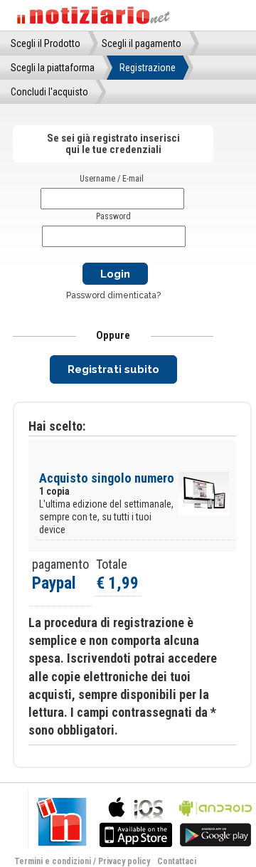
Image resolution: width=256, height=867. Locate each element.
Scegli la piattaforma (53, 67)
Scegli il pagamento (141, 43)
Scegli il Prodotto (45, 43)
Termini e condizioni (52, 861)
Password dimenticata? (113, 295)
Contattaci (176, 861)
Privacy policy (124, 861)
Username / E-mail (112, 179)
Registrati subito (113, 369)
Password (113, 216)
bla (136, 820)
